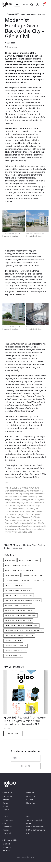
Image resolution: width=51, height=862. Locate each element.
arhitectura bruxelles (29, 560)
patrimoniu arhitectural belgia (19, 610)
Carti (4, 823)
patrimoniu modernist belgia (18, 620)
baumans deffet (12, 575)
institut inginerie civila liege (18, 595)
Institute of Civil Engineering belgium (22, 600)
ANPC (28, 833)
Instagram (6, 847)
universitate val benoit (15, 645)
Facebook (6, 844)
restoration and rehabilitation (19, 635)
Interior (5, 800)
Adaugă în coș (13, 733)
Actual (5, 806)
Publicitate (30, 796)
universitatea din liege (15, 651)
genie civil (39, 580)
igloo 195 (19, 585)
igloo (7, 585)
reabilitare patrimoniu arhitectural (21, 625)
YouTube (6, 850)
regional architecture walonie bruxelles (23, 630)
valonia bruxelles (13, 656)
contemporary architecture (17, 580)
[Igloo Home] (7, 4)
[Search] (31, 4)
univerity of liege (13, 640)
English (16, 13)
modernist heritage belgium (17, 605)
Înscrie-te (25, 766)
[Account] (37, 4)
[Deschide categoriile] (17, 4)
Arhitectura (7, 796)
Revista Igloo (7, 820)
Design (5, 803)
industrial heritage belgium (18, 590)
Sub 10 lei (6, 833)
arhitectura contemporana (17, 565)
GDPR (28, 823)
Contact (29, 800)
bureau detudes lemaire (33, 575)
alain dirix (10, 560)
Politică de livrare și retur (36, 830)
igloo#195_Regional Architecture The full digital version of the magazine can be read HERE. (24, 721)
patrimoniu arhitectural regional (20, 615)
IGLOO (7, 13)
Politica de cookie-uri (35, 827)
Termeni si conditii (34, 820)
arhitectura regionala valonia (19, 570)
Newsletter (30, 803)
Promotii (5, 830)
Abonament (7, 827)
